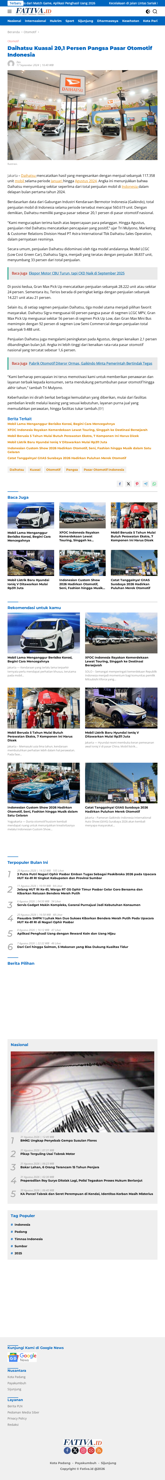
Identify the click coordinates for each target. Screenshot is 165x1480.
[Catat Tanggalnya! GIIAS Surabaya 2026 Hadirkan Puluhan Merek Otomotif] (134, 563)
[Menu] (10, 11)
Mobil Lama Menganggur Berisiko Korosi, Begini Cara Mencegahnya (61, 424)
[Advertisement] (82, 1002)
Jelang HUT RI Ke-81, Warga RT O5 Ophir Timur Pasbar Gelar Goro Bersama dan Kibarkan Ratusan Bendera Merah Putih (80, 891)
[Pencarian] (155, 11)
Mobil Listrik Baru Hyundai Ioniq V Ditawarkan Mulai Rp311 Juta (57, 442)
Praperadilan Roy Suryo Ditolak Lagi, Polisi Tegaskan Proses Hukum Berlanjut (81, 1180)
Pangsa (72, 470)
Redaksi (13, 1425)
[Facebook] (67, 1451)
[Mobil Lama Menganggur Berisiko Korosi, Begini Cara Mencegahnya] (31, 515)
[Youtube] (91, 1451)
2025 (18, 1253)
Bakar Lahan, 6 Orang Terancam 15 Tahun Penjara (59, 1167)
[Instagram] (83, 1451)
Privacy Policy (17, 1418)
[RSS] (99, 1451)
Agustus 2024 (86, 181)
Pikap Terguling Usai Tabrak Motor (47, 1154)
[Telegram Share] (145, 484)
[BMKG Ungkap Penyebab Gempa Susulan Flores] (82, 1091)
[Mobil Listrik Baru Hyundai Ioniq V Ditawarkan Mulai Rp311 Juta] (31, 563)
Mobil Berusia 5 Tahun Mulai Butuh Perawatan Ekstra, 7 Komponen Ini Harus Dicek (73, 436)
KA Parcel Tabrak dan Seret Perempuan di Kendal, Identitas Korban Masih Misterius (86, 1194)
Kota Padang (17, 1377)
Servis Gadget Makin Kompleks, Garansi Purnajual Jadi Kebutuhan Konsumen (79, 905)
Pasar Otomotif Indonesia (104, 470)
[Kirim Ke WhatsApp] (154, 484)
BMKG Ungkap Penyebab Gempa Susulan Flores (58, 1140)
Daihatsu (29, 175)
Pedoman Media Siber (23, 1412)
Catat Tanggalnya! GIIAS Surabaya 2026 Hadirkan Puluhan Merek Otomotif (67, 458)
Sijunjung (14, 1389)
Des (19, 62)
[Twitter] (75, 1451)
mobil (20, 181)
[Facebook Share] (120, 484)
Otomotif (13, 41)
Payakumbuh (17, 1383)
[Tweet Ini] (128, 484)
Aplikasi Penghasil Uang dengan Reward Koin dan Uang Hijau (66, 933)
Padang (21, 1232)
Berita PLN (15, 1406)
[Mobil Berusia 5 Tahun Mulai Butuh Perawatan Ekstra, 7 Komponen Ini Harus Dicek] (134, 515)
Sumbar (21, 1246)
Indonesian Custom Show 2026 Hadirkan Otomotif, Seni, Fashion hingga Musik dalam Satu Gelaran (79, 450)
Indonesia (130, 186)
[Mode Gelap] (147, 11)
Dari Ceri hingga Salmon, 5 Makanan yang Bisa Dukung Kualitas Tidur (72, 947)
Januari (57, 181)
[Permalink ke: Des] (11, 63)
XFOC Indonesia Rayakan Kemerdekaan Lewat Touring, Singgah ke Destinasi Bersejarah (78, 430)
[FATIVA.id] (32, 11)
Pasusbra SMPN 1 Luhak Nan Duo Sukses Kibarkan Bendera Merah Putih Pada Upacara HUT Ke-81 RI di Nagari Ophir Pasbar (85, 920)
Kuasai (35, 470)
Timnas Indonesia (29, 1239)
